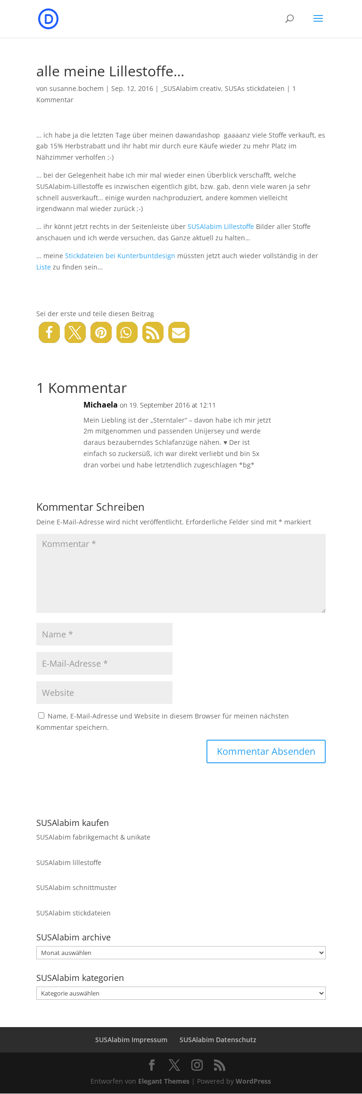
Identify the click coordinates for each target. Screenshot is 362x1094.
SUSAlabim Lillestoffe (221, 226)
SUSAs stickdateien (255, 88)
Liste (43, 266)
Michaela (100, 405)
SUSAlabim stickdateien (73, 912)
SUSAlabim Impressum (131, 1039)
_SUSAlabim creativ (191, 88)
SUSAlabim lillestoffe (68, 862)
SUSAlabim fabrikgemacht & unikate (93, 837)
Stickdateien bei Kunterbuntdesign (120, 255)
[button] (49, 332)
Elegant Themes (163, 1081)
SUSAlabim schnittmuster (76, 887)
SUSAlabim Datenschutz (218, 1039)
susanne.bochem (76, 88)
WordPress (253, 1081)
